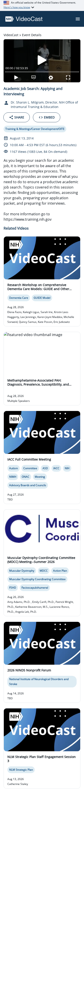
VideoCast (11, 35)
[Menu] (77, 19)
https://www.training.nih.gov (28, 219)
